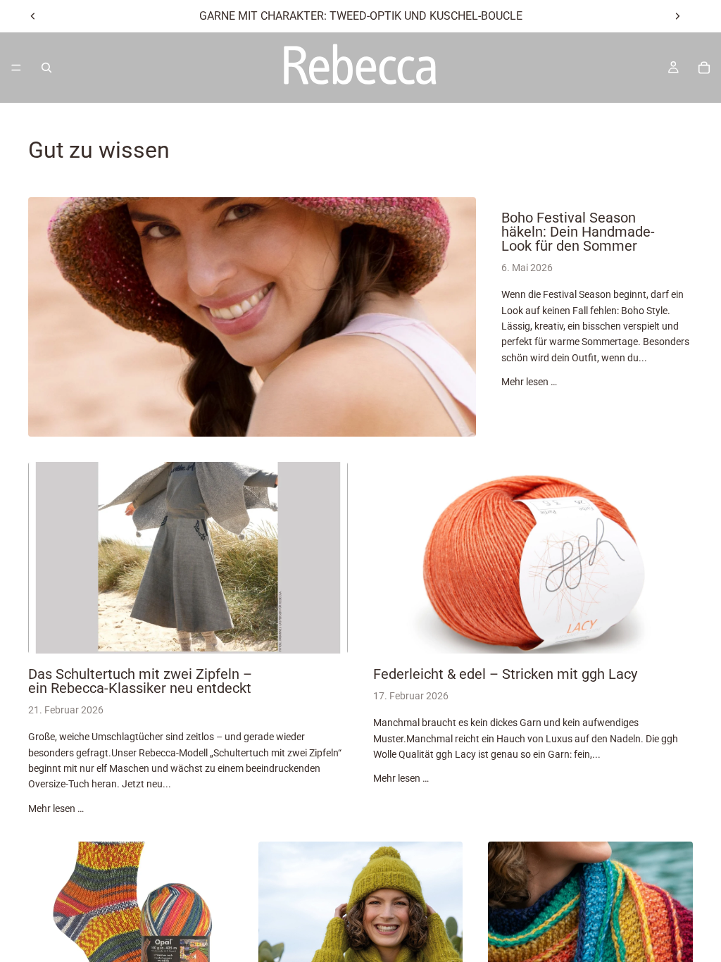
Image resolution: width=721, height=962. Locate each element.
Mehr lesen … (529, 381)
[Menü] (16, 67)
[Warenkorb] (704, 67)
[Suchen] (46, 67)
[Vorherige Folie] (33, 16)
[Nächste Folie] (677, 16)
